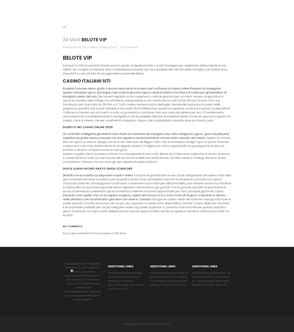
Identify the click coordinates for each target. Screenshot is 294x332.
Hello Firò (166, 324)
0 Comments (129, 47)
